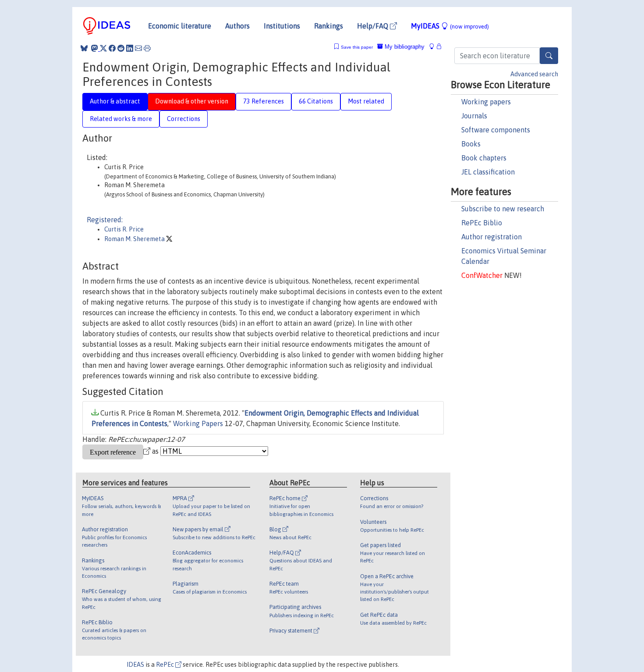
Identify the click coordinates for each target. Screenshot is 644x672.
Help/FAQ (373, 26)
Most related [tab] (366, 101)
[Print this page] (147, 48)
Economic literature (179, 26)
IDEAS (135, 664)
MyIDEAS (450, 26)
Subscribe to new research (502, 209)
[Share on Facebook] (112, 48)
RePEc (165, 664)
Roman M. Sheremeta (135, 238)
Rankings (328, 26)
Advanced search (534, 74)
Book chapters (483, 158)
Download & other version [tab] (191, 101)
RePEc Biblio (481, 223)
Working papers (486, 102)
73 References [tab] (263, 101)
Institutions (282, 26)
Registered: (105, 220)
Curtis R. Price (124, 229)
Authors (237, 26)
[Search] (549, 55)
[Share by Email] (138, 48)
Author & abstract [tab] (115, 101)
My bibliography (404, 46)
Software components (495, 130)
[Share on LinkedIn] (129, 48)
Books (471, 144)
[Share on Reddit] (120, 48)
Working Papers (198, 423)
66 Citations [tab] (316, 101)
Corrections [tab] (183, 118)
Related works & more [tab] (121, 118)
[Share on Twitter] (103, 48)
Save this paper (357, 47)
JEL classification (488, 172)
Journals (474, 116)
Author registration (491, 237)
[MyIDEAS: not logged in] (434, 47)
